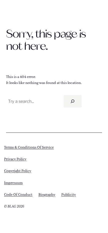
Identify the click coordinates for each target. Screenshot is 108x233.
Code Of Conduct (18, 195)
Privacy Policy (15, 159)
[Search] (73, 101)
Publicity (68, 195)
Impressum (13, 183)
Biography (46, 195)
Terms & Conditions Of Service (29, 148)
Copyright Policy (17, 171)
